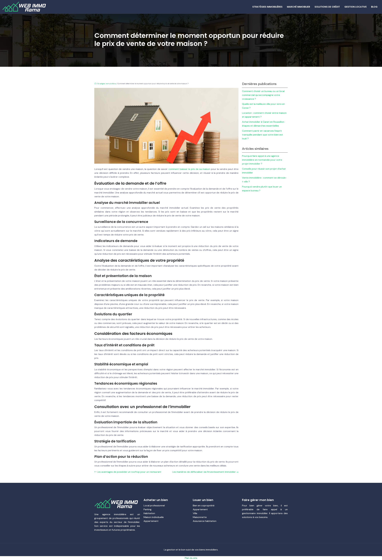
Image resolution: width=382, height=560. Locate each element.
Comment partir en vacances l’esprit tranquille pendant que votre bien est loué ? (262, 134)
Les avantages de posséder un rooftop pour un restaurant (129, 471)
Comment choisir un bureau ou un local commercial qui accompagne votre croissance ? (263, 95)
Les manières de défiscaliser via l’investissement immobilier (204, 471)
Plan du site (191, 558)
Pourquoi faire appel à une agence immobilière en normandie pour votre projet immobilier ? (262, 159)
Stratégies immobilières (267, 6)
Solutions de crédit (327, 6)
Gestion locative (355, 6)
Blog (374, 6)
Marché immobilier (298, 6)
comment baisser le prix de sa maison (189, 169)
